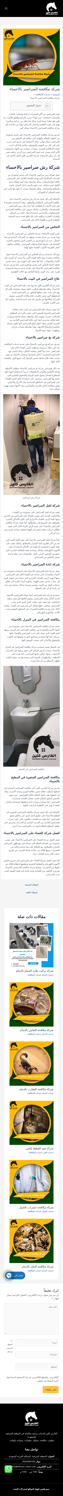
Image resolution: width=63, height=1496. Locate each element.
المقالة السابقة (31, 884)
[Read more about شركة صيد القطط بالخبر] (31, 1122)
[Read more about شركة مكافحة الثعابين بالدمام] (31, 1004)
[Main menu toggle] (6, 8)
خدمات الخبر (48, 1152)
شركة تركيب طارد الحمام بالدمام (35, 970)
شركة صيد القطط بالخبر (40, 1148)
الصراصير (23, 794)
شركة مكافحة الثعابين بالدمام (37, 1030)
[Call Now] (9, 1275)
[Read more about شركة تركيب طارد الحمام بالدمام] (31, 944)
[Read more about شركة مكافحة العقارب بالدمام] (31, 1063)
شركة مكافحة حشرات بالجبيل (36, 1207)
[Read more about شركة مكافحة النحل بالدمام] (31, 1240)
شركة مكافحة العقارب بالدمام (36, 1089)
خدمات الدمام (48, 974)
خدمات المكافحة (34, 974)
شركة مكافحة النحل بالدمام (38, 1266)
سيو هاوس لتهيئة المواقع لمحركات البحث (31, 1488)
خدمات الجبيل (48, 1211)
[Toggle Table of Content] (46, 106)
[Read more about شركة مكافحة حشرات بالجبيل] (31, 1181)
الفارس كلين (44, 285)
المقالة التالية (31, 892)
